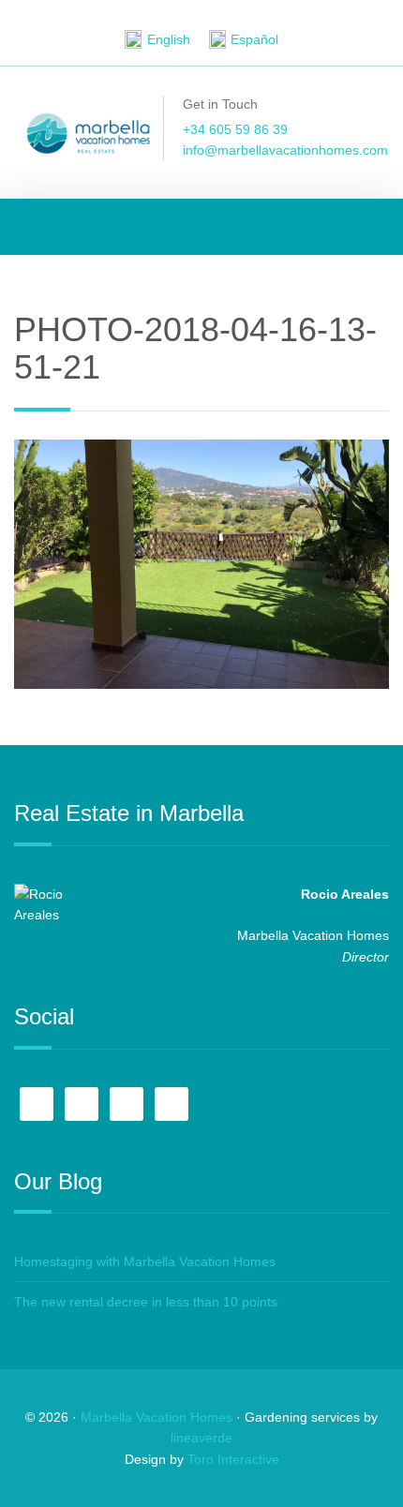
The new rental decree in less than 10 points (145, 1301)
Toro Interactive (233, 1459)
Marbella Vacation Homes (156, 1417)
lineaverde (201, 1437)
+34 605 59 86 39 (235, 129)
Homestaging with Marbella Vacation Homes (145, 1261)
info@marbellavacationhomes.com (285, 149)
